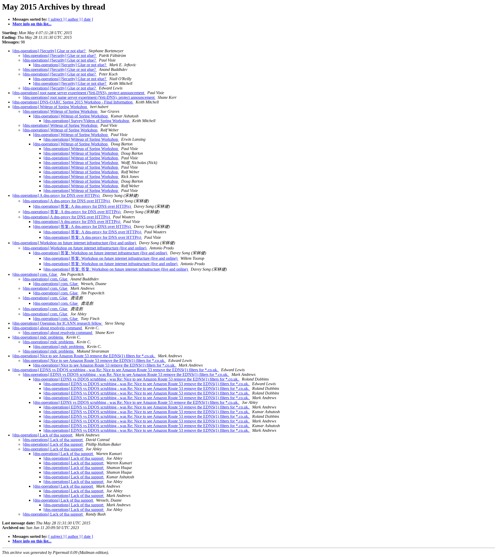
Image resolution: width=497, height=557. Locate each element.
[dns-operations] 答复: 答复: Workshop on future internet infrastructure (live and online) (116, 269)
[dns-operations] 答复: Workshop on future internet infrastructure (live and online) (100, 253)
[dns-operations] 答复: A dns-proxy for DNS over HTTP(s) (82, 206)
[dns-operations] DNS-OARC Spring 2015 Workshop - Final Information (73, 102)
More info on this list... (32, 24)
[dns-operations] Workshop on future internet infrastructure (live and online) (74, 243)
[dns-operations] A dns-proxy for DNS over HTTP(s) (56, 195)
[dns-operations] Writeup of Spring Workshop (50, 107)
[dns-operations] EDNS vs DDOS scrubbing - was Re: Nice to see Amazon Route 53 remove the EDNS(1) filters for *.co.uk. (115, 370)
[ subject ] (56, 19)
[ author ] (73, 19)
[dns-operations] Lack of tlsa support (42, 435)
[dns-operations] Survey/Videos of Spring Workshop (86, 120)
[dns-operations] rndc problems (38, 337)
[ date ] (87, 19)
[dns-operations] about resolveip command (47, 328)
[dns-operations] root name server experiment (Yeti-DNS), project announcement (78, 93)
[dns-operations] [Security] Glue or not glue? (49, 51)
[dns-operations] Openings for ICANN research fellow (57, 323)
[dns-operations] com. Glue (35, 274)
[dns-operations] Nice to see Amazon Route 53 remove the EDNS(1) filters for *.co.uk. (84, 356)
